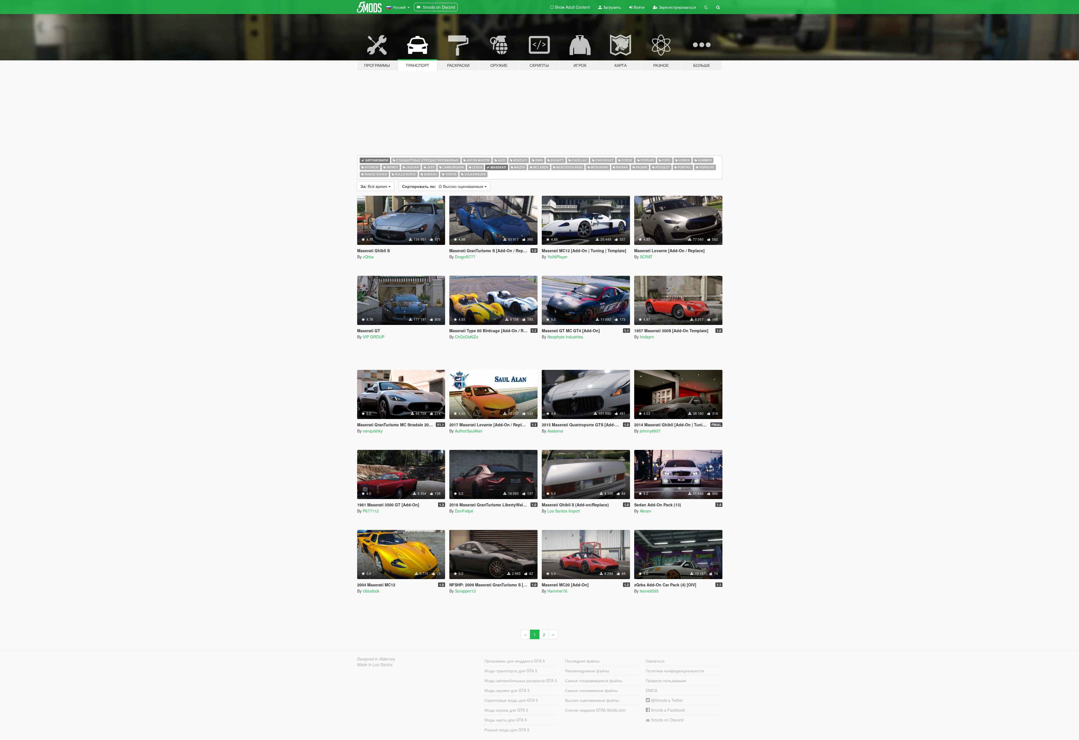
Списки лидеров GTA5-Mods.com (595, 710)
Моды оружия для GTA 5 (507, 690)
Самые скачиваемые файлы (591, 690)
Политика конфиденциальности (675, 670)
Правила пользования (666, 680)
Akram (645, 511)
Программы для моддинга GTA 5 (514, 661)
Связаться (655, 661)
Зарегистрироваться (677, 7)
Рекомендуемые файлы (587, 670)
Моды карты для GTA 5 (505, 720)
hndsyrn (647, 337)
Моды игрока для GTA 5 (506, 710)
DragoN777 (465, 256)
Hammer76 (557, 591)
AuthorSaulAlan (468, 431)
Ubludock (371, 591)
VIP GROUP (373, 337)
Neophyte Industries (565, 337)
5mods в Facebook (667, 710)
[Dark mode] (706, 7)
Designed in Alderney (376, 659)
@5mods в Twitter (666, 700)
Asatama (555, 431)
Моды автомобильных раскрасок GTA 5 (520, 680)
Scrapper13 (465, 591)
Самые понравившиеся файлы (593, 680)
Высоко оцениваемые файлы (592, 700)
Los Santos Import (563, 511)
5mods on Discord (666, 720)
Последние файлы (582, 661)
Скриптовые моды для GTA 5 (511, 700)
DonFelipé (464, 511)
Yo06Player (557, 256)
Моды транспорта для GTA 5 (510, 670)
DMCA (651, 690)
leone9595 (649, 591)
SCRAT (646, 256)
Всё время (374, 186)
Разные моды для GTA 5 (506, 729)
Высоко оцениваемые (443, 186)
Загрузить (611, 7)
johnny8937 (650, 431)
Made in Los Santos (375, 664)
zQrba (368, 256)
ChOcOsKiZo (466, 337)
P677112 (371, 511)
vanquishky (373, 431)
